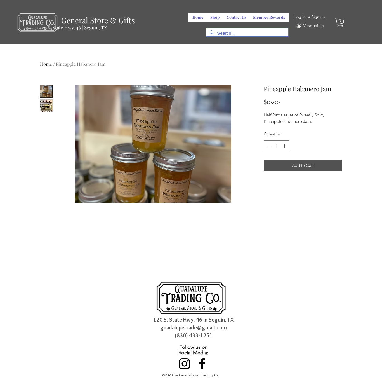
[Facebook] (202, 363)
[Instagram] (184, 363)
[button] (340, 22)
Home (46, 64)
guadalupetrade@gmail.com (193, 327)
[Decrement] (268, 146)
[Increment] (285, 146)
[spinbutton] (276, 146)
